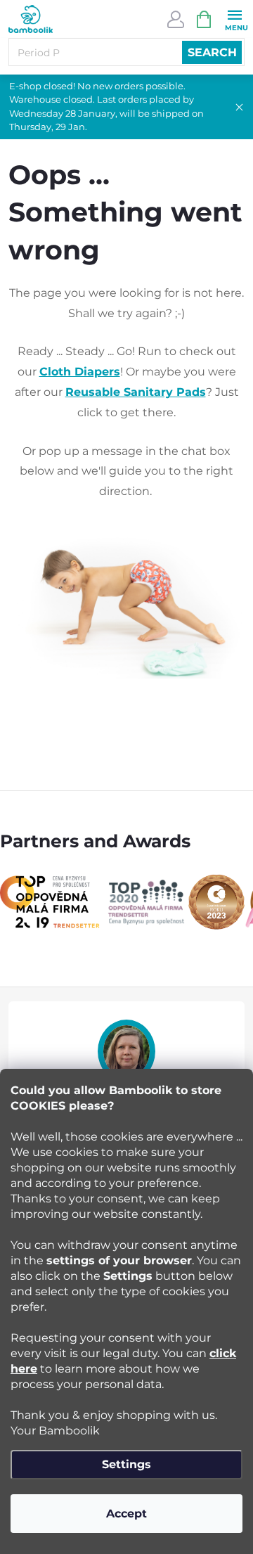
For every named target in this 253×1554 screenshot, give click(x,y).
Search (212, 52)
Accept (126, 1513)
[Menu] (234, 18)
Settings (126, 1464)
